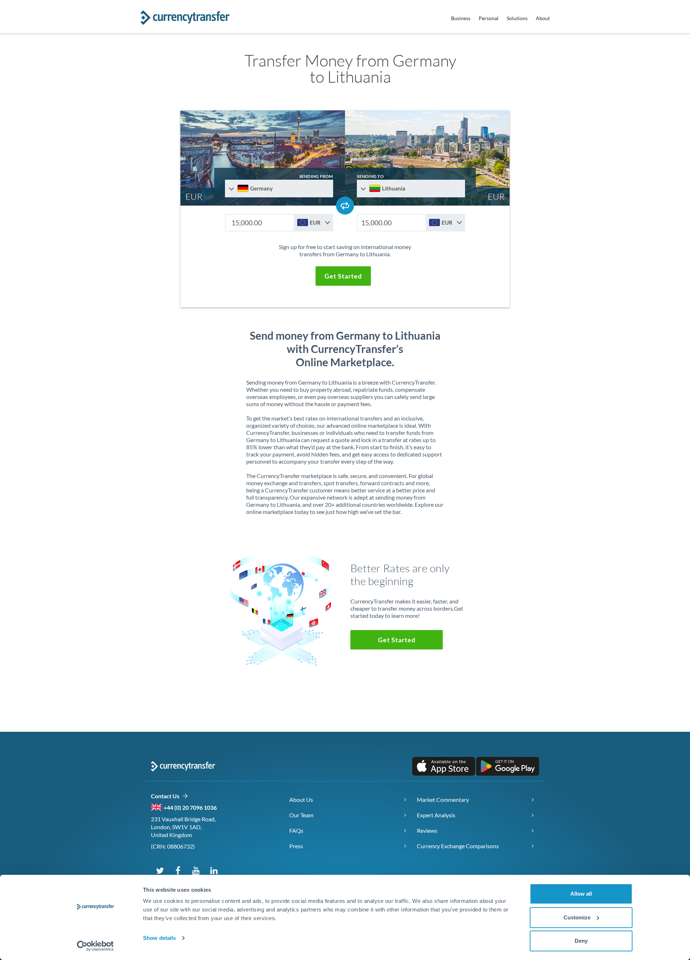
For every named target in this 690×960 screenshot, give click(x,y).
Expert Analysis (436, 815)
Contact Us (166, 796)
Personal (488, 18)
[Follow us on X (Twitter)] (160, 870)
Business (460, 18)
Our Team (301, 815)
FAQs (296, 830)
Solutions (517, 18)
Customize (577, 917)
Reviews (427, 830)
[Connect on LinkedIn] (214, 870)
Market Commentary (443, 799)
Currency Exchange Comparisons (458, 845)
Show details (159, 938)
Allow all (581, 894)
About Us (301, 799)
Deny (581, 941)
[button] (343, 276)
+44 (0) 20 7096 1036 (190, 807)
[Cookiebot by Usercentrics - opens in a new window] (95, 946)
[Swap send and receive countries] (345, 206)
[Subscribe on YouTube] (196, 870)
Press (296, 845)
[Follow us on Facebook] (178, 870)
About (543, 18)
